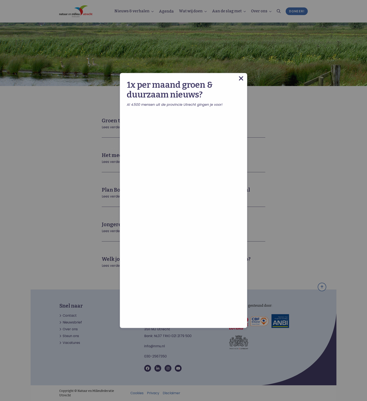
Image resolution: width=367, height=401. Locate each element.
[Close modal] (241, 78)
